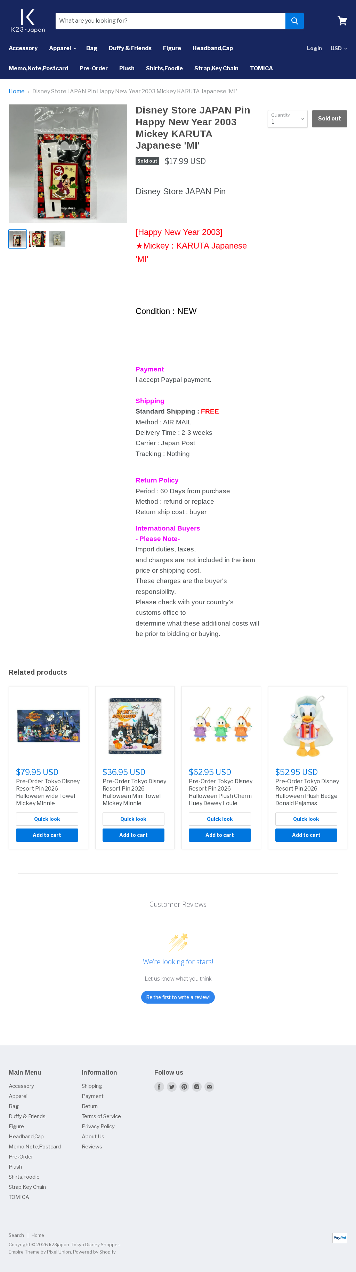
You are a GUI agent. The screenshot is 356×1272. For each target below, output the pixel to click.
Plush (127, 68)
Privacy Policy (98, 1126)
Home (17, 91)
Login (314, 48)
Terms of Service (101, 1116)
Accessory (23, 48)
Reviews (92, 1147)
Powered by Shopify (94, 1252)
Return (90, 1106)
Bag (91, 48)
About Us (93, 1136)
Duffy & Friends (130, 48)
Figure (172, 48)
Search (16, 1235)
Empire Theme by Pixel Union (40, 1252)
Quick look (47, 819)
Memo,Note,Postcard (38, 68)
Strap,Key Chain (216, 68)
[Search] (294, 21)
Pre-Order (94, 68)
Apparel (60, 48)
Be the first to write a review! (178, 997)
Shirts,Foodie (164, 68)
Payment (93, 1096)
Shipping (92, 1086)
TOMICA (261, 68)
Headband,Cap (213, 48)
